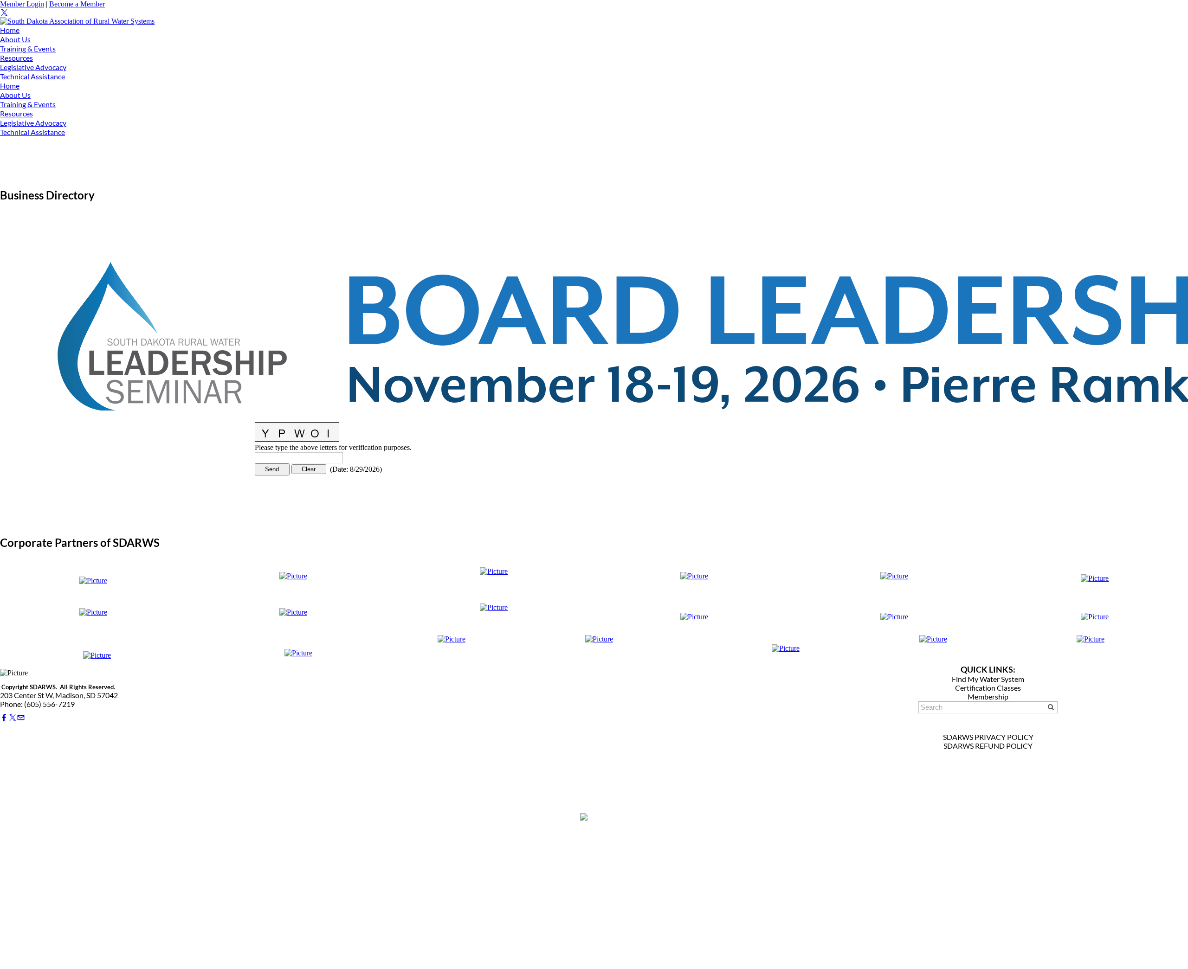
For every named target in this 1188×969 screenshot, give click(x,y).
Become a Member (77, 4)
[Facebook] (4, 718)
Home (9, 30)
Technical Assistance (32, 76)
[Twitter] (4, 13)
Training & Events (28, 48)
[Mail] (21, 718)
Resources (16, 57)
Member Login (22, 4)
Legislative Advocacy (33, 67)
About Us (15, 39)
